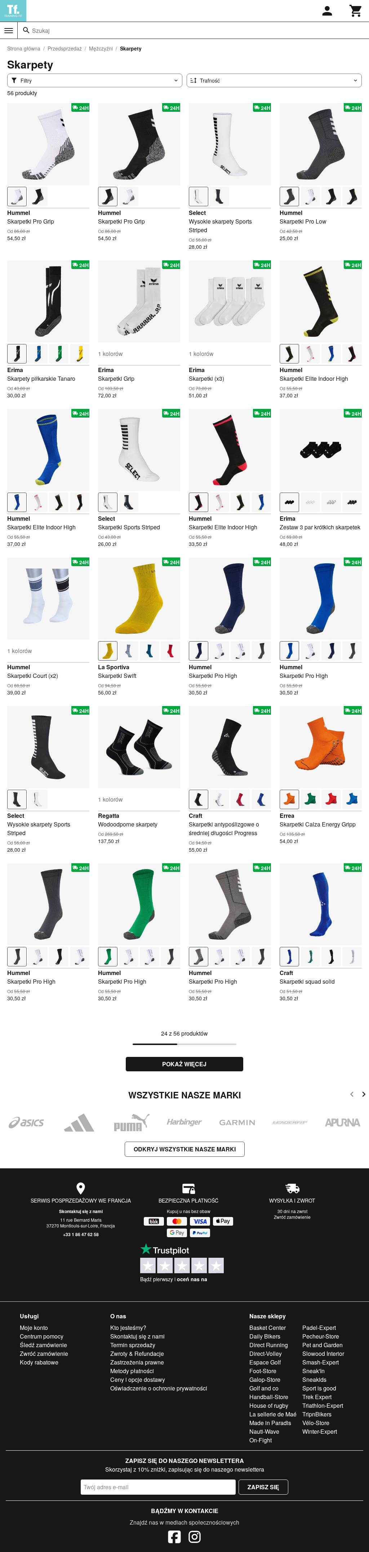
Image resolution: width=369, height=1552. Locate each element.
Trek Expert (317, 1397)
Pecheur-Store (320, 1336)
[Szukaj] (26, 30)
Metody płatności (132, 1371)
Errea (287, 815)
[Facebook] (174, 1538)
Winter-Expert (319, 1431)
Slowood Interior (323, 1353)
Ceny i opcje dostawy (137, 1379)
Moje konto (34, 1327)
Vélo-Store (315, 1423)
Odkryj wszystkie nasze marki (185, 1149)
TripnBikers (317, 1414)
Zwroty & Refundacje (137, 1353)
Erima (15, 370)
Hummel (18, 212)
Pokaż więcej (184, 1064)
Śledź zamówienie (43, 1345)
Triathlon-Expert (322, 1405)
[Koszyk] (356, 11)
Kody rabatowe (39, 1362)
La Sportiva (113, 667)
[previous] (352, 1095)
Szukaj (41, 30)
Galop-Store (264, 1379)
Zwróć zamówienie (292, 1217)
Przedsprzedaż (65, 48)
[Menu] (8, 30)
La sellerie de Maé (273, 1414)
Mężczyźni (101, 48)
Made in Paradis (270, 1423)
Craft (195, 815)
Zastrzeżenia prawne (137, 1362)
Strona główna (23, 48)
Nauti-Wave (264, 1431)
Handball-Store (268, 1397)
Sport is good (319, 1388)
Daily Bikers (264, 1336)
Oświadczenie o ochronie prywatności (158, 1388)
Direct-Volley (265, 1353)
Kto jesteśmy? (128, 1327)
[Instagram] (194, 1538)
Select (197, 212)
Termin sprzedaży (132, 1345)
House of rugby (268, 1405)
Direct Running (268, 1345)
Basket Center (267, 1327)
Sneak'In (313, 1371)
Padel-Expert (319, 1327)
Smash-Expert (320, 1362)
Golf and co (264, 1388)
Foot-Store (262, 1371)
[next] (364, 1095)
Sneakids (314, 1379)
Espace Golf (265, 1362)
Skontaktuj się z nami (81, 1211)
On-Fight (260, 1440)
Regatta (108, 815)
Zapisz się (263, 1487)
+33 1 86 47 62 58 (81, 1234)
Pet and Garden (322, 1345)
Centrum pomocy (41, 1336)
